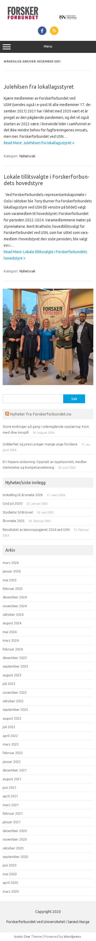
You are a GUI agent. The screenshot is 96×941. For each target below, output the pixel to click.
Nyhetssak (27, 156)
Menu (48, 46)
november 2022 (15, 692)
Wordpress (72, 936)
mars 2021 (11, 805)
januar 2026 (12, 571)
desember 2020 (15, 831)
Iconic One (22, 936)
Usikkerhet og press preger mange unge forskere (40, 444)
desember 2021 (15, 770)
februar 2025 (13, 588)
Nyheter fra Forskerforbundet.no (40, 413)
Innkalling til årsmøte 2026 (23, 495)
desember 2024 (15, 597)
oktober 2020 (13, 848)
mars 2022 (11, 744)
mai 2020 (10, 874)
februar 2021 (13, 813)
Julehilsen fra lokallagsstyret (39, 87)
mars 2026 (11, 562)
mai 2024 (10, 632)
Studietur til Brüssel (18, 512)
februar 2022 (13, 753)
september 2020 (15, 856)
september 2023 (15, 666)
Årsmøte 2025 (14, 521)
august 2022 (12, 718)
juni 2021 (9, 787)
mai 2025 (10, 580)
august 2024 (12, 623)
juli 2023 (9, 683)
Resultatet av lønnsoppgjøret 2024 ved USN (36, 529)
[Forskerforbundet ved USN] (48, 20)
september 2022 (15, 709)
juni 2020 (9, 865)
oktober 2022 (13, 701)
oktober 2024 (13, 614)
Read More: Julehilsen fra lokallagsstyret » (39, 143)
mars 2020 (11, 891)
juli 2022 (9, 727)
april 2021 (10, 796)
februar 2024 (13, 649)
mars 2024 (11, 640)
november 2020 (15, 839)
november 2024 (15, 606)
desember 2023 (15, 658)
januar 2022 (12, 761)
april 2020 (10, 882)
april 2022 (10, 736)
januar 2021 (12, 822)
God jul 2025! (13, 503)
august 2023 (12, 675)
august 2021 (12, 779)
